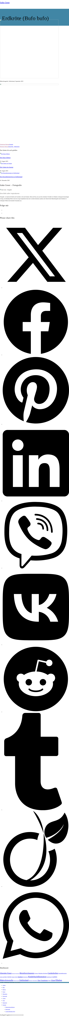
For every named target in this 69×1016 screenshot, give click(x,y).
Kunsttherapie (49, 976)
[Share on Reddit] (36, 711)
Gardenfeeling (53, 973)
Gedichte (9, 977)
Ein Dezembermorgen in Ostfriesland (11, 177)
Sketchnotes (30, 980)
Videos (49, 980)
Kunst (4, 991)
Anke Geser (5, 2)
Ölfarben (58, 980)
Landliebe (54, 977)
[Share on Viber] (36, 568)
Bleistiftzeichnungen (27, 973)
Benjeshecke (17, 973)
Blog (4, 987)
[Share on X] (36, 287)
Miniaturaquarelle (16, 980)
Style (4, 1000)
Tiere (39, 980)
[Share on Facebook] (36, 354)
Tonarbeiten (44, 980)
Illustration (5, 994)
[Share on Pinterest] (36, 424)
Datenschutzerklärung (10, 1007)
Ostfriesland (23, 980)
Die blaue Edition (5, 157)
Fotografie (5, 996)
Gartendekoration (62, 973)
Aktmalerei (13, 973)
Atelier (4, 985)
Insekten (20, 977)
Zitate (53, 980)
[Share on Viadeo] (36, 886)
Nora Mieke (17, 982)
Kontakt (4, 1005)
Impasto (13, 976)
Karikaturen (25, 976)
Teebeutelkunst (35, 980)
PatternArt (5, 1002)
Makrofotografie (6, 980)
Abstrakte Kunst (6, 973)
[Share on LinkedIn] (36, 500)
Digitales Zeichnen (43, 973)
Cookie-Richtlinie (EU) (10, 1011)
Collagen (36, 973)
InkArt (16, 976)
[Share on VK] (36, 644)
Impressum (7, 1009)
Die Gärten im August (6, 167)
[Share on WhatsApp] (36, 963)
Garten (4, 998)
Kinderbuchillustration (37, 977)
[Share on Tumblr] (36, 809)
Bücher (4, 989)
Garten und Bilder (3, 976)
